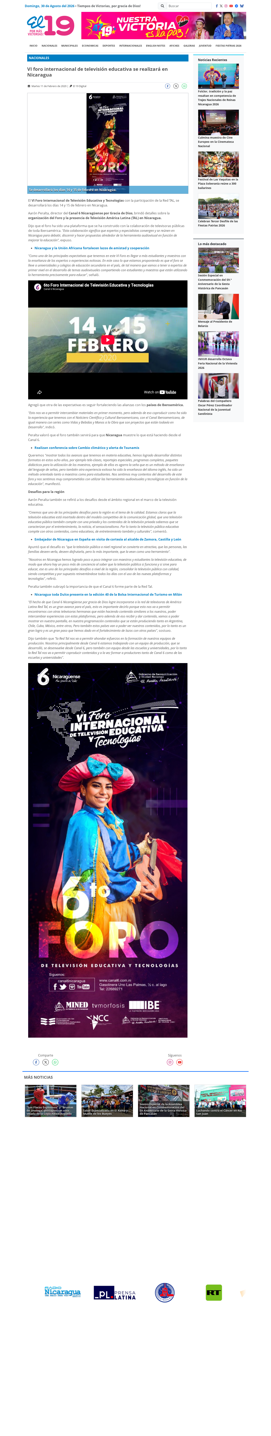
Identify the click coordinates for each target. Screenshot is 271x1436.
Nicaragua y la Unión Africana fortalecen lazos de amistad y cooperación (92, 248)
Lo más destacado (212, 244)
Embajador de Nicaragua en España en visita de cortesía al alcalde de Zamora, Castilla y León (108, 539)
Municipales (69, 45)
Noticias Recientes (212, 60)
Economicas (90, 45)
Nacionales (49, 45)
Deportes (109, 45)
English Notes (155, 45)
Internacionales (130, 45)
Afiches (174, 45)
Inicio (33, 45)
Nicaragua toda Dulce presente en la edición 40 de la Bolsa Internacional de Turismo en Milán (108, 594)
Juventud (205, 45)
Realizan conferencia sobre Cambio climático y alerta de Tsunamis (87, 448)
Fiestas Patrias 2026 (228, 45)
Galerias (189, 45)
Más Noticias (38, 1077)
